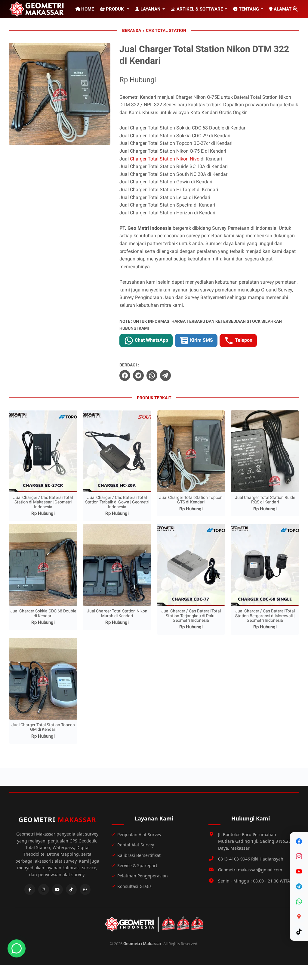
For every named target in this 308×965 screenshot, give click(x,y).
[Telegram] (299, 886)
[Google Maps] (299, 917)
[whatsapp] (151, 375)
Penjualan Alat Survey (139, 834)
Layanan (150, 9)
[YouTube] (299, 871)
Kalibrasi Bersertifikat (139, 855)
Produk (115, 9)
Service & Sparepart (137, 865)
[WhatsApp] (299, 901)
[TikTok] (299, 932)
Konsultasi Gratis (134, 886)
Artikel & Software (199, 9)
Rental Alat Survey (135, 845)
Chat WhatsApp (151, 340)
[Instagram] (299, 856)
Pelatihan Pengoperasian (142, 876)
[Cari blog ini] (295, 9)
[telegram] (165, 375)
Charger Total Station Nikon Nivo (164, 159)
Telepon (243, 340)
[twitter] (138, 375)
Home (87, 9)
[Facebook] (299, 841)
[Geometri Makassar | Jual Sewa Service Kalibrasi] (37, 9)
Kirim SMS (201, 340)
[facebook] (124, 375)
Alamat (282, 9)
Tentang (248, 9)
